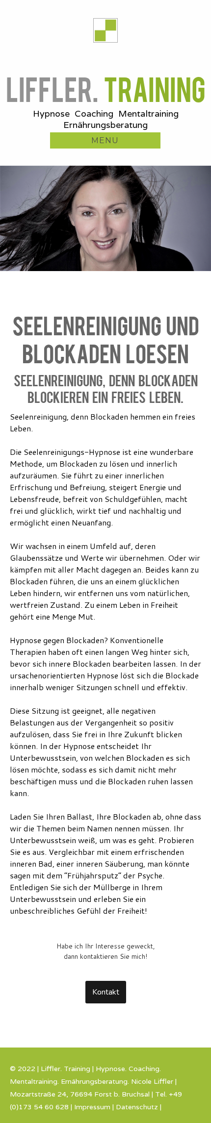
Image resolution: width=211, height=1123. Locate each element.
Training (106, 88)
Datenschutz (137, 1106)
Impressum (92, 1106)
